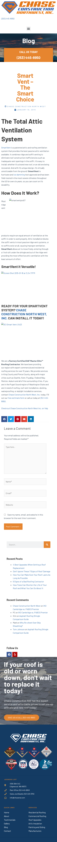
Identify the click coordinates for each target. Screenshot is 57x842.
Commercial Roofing (37, 816)
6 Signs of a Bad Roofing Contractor (28, 581)
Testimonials (9, 820)
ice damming (19, 174)
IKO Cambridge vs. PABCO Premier (33, 612)
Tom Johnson (19, 629)
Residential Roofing (37, 812)
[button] (28, 28)
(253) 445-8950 (7, 18)
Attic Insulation (35, 823)
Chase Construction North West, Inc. (24, 394)
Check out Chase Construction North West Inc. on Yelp (24, 408)
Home (6, 812)
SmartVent (6, 147)
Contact (7, 831)
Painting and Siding (36, 827)
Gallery (7, 823)
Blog (6, 827)
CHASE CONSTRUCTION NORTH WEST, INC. (24, 314)
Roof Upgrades (34, 820)
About (6, 816)
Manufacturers (34, 831)
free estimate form (16, 398)
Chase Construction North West (26, 605)
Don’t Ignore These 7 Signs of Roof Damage (31, 571)
